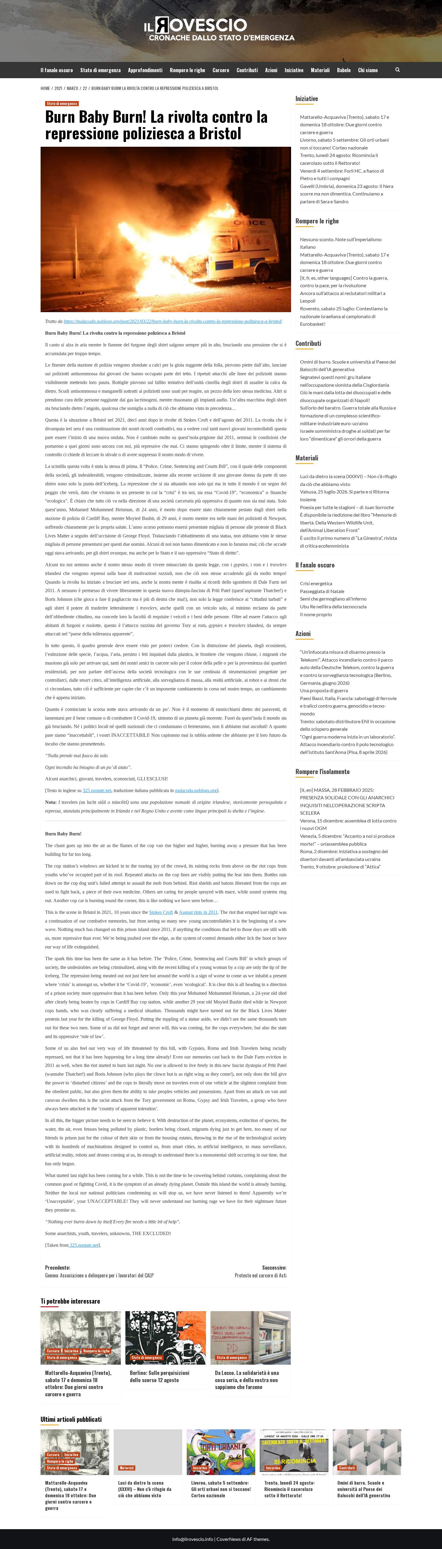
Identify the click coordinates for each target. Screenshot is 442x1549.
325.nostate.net (97, 790)
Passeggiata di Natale (322, 591)
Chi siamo (368, 70)
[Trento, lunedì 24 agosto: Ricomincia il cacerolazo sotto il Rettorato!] (294, 1452)
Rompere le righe (187, 70)
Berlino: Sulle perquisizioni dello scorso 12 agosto (159, 1376)
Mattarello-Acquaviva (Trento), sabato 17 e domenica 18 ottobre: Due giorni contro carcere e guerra (78, 1383)
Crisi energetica (316, 583)
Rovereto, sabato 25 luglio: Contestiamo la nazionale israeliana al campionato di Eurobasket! (344, 316)
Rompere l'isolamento (323, 771)
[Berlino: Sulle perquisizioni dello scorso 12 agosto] (165, 1338)
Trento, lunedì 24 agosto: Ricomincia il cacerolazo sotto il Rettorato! (289, 1488)
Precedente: (99, 1271)
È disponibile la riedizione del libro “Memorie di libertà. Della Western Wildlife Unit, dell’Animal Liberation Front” (348, 522)
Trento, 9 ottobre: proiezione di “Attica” (340, 867)
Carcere (221, 70)
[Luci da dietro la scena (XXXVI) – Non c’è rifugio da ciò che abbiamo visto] (148, 1452)
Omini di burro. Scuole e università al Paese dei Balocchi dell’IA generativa (363, 1488)
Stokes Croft (161, 912)
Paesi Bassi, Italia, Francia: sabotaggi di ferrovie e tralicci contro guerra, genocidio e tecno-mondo (348, 705)
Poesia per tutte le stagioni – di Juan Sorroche (347, 507)
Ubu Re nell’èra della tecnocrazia (333, 606)
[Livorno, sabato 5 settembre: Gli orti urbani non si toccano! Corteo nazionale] (221, 1452)
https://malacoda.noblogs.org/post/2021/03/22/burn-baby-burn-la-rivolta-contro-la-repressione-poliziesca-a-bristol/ (173, 321)
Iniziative (294, 70)
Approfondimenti (145, 70)
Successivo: (260, 1271)
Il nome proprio (316, 614)
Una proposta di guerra (324, 690)
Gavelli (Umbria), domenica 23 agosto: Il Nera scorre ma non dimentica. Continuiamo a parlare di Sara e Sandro (346, 193)
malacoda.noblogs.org (196, 790)
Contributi (247, 70)
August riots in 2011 (198, 912)
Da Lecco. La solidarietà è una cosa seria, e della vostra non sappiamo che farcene (247, 1380)
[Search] (397, 69)
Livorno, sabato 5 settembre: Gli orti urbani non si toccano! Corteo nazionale (221, 1488)
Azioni (271, 70)
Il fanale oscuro (57, 70)
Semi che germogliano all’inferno (333, 599)
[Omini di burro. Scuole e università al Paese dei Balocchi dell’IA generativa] (367, 1452)
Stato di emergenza (100, 70)
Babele (344, 70)
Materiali (320, 70)
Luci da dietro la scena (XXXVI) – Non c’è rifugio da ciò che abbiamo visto (144, 1488)
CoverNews (228, 1539)
